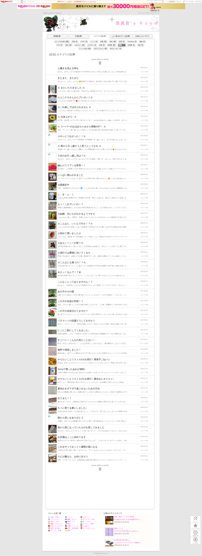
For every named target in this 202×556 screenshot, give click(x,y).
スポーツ (86, 517)
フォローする (195, 529)
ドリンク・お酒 (55, 530)
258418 (154, 10)
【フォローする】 (144, 13)
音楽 (68, 524)
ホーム (195, 521)
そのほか (86, 526)
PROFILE (58, 13)
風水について (118, 528)
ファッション (55, 519)
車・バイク (86, 521)
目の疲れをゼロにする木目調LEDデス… (127, 519)
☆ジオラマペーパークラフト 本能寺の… (128, 542)
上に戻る (195, 543)
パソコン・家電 (88, 524)
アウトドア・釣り (89, 519)
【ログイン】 (154, 13)
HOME (45, 13)
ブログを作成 (189, 1)
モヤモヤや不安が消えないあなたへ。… (127, 531)
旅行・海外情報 (72, 528)
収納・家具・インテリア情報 (124, 517)
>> (174, 1)
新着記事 (195, 536)
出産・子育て (55, 517)
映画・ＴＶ (71, 521)
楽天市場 (198, 1)
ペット (69, 517)
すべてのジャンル (89, 528)
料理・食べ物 (55, 528)
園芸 (68, 530)
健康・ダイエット (56, 524)
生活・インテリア (28, 1)
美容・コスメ (55, 521)
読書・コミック (72, 526)
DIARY (51, 13)
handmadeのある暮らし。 (123, 540)
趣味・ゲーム (72, 519)
